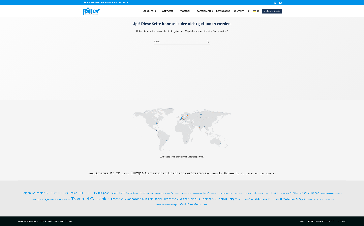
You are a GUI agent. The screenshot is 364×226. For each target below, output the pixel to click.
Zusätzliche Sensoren (323, 199)
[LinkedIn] (275, 3)
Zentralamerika (267, 173)
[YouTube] (280, 3)
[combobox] (179, 41)
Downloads (223, 11)
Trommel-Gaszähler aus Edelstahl (136, 199)
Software (338, 193)
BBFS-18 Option (100, 193)
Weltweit (167, 11)
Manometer (197, 193)
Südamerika (231, 173)
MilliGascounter (211, 193)
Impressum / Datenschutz (320, 221)
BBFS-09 (51, 193)
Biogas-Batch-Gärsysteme (125, 193)
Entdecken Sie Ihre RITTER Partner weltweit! (107, 2)
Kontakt (239, 11)
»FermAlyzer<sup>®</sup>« (167, 205)
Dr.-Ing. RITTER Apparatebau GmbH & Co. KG (50, 221)
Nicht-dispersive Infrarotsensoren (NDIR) (235, 193)
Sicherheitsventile (327, 193)
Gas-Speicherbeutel (162, 193)
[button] (256, 11)
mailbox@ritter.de (272, 11)
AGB (302, 221)
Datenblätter (205, 11)
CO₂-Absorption (146, 193)
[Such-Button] (207, 41)
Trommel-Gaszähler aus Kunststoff (258, 199)
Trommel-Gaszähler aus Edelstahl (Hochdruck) (198, 199)
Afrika (91, 173)
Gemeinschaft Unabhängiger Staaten (174, 173)
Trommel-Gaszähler (90, 199)
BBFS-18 (83, 193)
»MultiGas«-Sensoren (193, 204)
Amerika (101, 173)
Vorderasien (249, 173)
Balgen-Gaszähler (33, 193)
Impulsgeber (187, 193)
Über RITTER (149, 11)
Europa (137, 173)
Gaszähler (176, 193)
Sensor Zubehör (309, 193)
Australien (125, 174)
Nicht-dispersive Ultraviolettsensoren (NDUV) (275, 193)
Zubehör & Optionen (297, 199)
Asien (115, 173)
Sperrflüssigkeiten (36, 200)
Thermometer (62, 199)
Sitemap (341, 221)
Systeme (49, 199)
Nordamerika (213, 173)
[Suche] (249, 11)
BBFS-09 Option (67, 193)
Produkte (185, 11)
